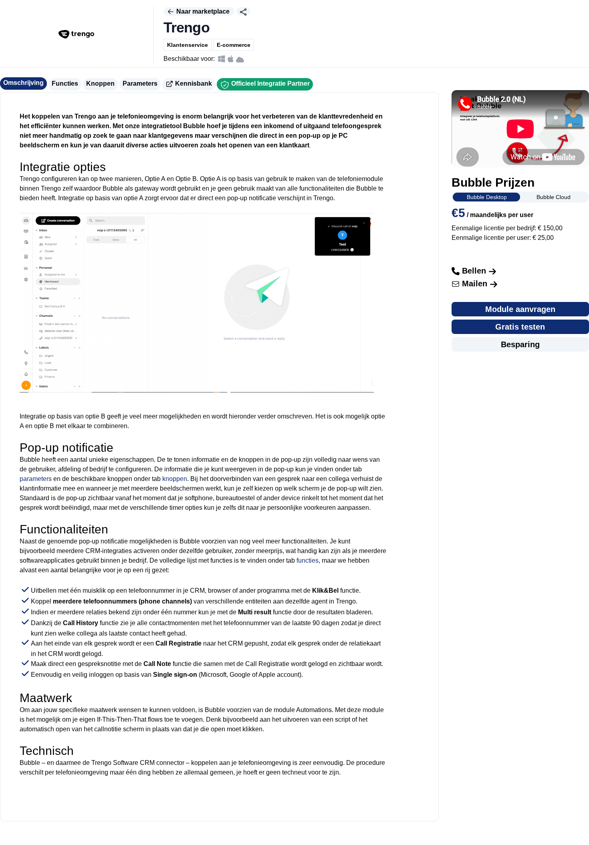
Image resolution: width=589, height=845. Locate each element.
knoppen (174, 478)
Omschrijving (23, 82)
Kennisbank (192, 83)
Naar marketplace (203, 11)
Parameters (140, 83)
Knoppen (100, 83)
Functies (65, 83)
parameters (36, 478)
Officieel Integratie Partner (270, 83)
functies (308, 560)
